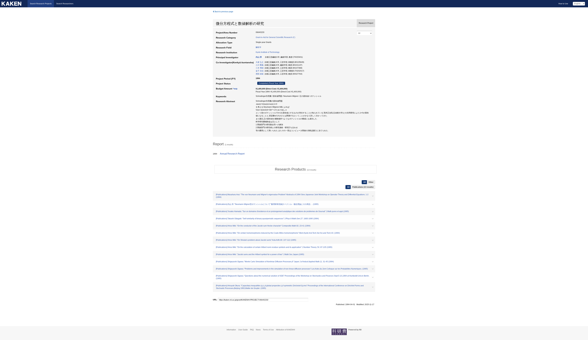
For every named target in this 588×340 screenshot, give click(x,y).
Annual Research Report (232, 153)
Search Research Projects (41, 4)
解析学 (258, 47)
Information (231, 330)
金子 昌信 (260, 71)
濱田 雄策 (260, 74)
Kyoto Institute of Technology (267, 52)
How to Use (563, 4)
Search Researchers (64, 4)
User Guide (243, 330)
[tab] (295, 169)
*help (235, 89)
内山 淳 (259, 57)
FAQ (252, 330)
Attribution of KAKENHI (285, 330)
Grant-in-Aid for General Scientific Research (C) (275, 37)
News (258, 330)
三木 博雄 (260, 68)
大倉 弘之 (260, 62)
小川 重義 (260, 65)
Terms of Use (268, 330)
